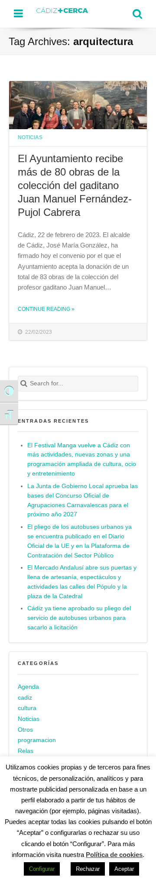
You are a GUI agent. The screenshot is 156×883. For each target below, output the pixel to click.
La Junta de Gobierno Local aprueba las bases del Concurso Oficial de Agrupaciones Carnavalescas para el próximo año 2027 (82, 500)
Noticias (30, 137)
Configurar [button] (42, 869)
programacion (37, 740)
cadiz (25, 697)
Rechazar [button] (88, 869)
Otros (25, 730)
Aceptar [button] (124, 869)
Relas (25, 751)
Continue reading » (46, 309)
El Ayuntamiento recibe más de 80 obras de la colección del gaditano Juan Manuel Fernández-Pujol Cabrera (75, 185)
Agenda (28, 687)
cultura (27, 708)
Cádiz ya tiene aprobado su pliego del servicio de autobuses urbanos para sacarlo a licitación (79, 618)
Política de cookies (114, 854)
